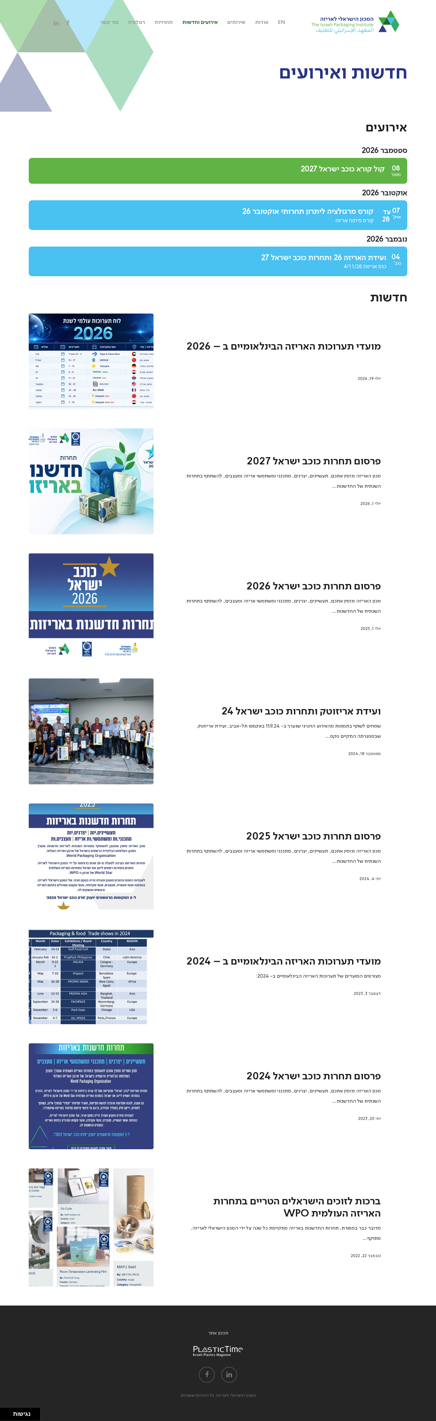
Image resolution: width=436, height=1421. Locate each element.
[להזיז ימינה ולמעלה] (8, 1412)
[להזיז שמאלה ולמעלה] (5, 1412)
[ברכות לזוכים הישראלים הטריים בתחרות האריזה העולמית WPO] (91, 1227)
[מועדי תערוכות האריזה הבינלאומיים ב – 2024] (91, 976)
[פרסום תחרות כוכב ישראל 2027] (91, 481)
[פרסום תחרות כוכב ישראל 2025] (91, 856)
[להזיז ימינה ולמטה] (8, 1416)
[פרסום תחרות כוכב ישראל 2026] (91, 606)
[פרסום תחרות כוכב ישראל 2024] (91, 1096)
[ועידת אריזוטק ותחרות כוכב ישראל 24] (91, 731)
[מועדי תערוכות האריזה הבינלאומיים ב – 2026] (91, 361)
